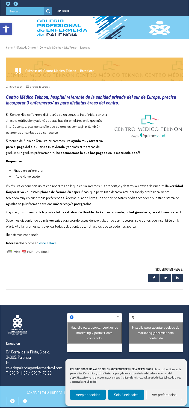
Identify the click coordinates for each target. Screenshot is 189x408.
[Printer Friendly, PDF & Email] (28, 251)
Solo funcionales (126, 395)
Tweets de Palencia (156, 332)
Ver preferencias (164, 395)
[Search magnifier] (48, 11)
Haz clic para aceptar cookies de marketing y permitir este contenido (94, 332)
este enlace (47, 243)
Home (9, 47)
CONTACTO (63, 11)
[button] (6, 29)
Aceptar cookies (88, 395)
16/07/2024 (15, 86)
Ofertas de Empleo (26, 47)
